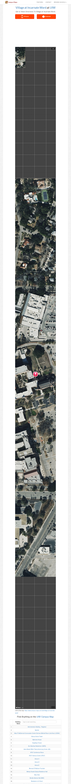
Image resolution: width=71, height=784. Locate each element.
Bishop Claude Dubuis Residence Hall (37, 771)
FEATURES (40, 2)
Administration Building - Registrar (37, 727)
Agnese (37, 730)
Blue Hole (37, 775)
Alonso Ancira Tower (37, 736)
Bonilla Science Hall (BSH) (37, 778)
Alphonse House (36, 739)
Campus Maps (12, 2)
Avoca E (37, 765)
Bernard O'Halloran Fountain (37, 768)
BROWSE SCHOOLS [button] (60, 2)
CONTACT (48, 2)
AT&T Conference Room (37, 752)
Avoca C (37, 759)
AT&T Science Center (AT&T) (37, 755)
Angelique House (37, 743)
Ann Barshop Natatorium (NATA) (37, 746)
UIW (53, 7)
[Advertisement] (42, 33)
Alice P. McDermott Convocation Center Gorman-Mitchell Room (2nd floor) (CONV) (37, 733)
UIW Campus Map (45, 716)
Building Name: (17, 722)
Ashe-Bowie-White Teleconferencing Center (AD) (37, 749)
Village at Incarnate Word (31, 7)
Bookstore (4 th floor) (37, 781)
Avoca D (37, 762)
